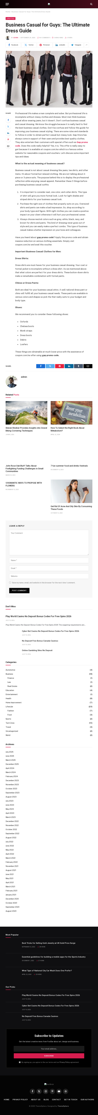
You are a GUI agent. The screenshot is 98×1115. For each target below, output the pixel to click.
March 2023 (11, 817)
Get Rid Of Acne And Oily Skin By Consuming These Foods (71, 507)
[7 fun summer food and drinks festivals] (71, 450)
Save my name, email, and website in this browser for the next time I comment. (43, 583)
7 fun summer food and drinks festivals (69, 466)
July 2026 (9, 752)
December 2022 (12, 821)
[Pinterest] (8, 139)
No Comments (44, 38)
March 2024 (11, 772)
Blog (46, 1100)
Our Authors (87, 1100)
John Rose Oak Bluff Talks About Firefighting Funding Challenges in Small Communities (24, 469)
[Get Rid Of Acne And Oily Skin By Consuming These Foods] (71, 491)
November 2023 (12, 785)
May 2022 (10, 850)
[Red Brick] (49, 4)
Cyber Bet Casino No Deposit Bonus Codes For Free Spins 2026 (50, 631)
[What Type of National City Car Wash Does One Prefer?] (13, 974)
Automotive (10, 670)
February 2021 (11, 891)
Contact (56, 1100)
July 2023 (9, 801)
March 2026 (11, 760)
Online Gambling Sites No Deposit (37, 650)
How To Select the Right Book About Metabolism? (67, 429)
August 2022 (11, 838)
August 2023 (11, 797)
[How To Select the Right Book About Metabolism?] (71, 413)
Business (9, 674)
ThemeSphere (63, 1106)
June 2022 (10, 846)
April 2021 (10, 882)
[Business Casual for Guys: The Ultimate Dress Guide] (49, 79)
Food (9, 715)
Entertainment (12, 694)
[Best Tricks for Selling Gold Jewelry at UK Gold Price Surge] (13, 946)
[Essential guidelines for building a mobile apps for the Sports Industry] (13, 960)
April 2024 (10, 768)
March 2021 (10, 887)
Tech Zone (10, 723)
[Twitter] (8, 126)
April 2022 (10, 854)
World (8, 735)
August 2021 (11, 870)
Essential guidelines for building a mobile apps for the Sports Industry (53, 957)
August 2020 (11, 911)
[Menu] (7, 4)
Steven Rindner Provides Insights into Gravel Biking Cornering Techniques (26, 429)
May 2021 (9, 878)
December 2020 (12, 899)
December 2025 (12, 764)
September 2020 (12, 907)
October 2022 (11, 829)
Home (8, 12)
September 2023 (12, 793)
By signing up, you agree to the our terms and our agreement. (50, 1062)
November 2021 (12, 866)
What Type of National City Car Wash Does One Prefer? (47, 970)
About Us (35, 1100)
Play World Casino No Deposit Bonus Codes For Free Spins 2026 (38, 616)
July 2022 (9, 842)
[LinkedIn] (8, 133)
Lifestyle (10, 18)
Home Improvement (14, 703)
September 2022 (12, 834)
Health (8, 698)
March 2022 (10, 858)
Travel (8, 727)
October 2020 (11, 903)
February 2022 (12, 862)
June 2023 (10, 805)
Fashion (10, 711)
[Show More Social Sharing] (86, 45)
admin (15, 38)
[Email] (8, 146)
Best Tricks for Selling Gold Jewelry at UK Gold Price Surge (48, 943)
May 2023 (10, 809)
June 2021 (10, 874)
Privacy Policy (65, 1062)
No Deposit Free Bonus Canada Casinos (40, 641)
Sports (8, 719)
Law (9, 682)
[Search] (91, 4)
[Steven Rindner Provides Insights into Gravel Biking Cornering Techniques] (26, 413)
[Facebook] (8, 120)
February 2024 (12, 776)
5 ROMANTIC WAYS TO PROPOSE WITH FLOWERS (24, 484)
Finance (10, 678)
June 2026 (10, 756)
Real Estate (12, 686)
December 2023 (12, 780)
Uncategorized (12, 731)
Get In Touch (70, 1100)
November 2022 (12, 825)
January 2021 (11, 895)
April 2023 (10, 813)
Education (10, 690)
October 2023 (11, 789)
